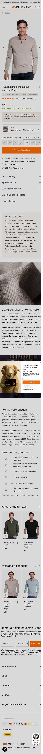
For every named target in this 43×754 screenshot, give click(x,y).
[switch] (36, 743)
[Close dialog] (40, 362)
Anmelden (31, 382)
